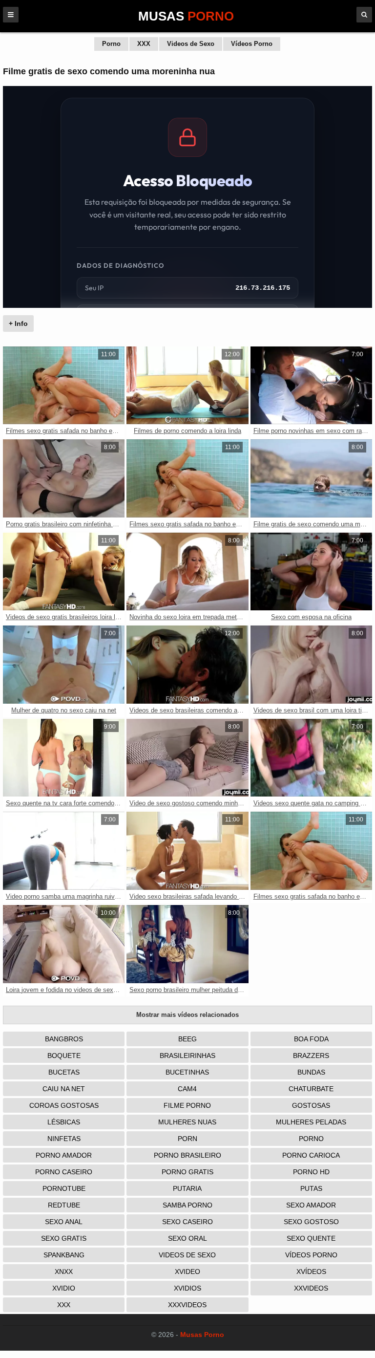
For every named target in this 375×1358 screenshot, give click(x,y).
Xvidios (187, 1288)
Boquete (64, 1055)
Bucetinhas (187, 1072)
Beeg (187, 1039)
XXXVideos (187, 1305)
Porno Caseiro (63, 1172)
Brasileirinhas (187, 1055)
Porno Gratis (187, 1172)
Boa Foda (311, 1039)
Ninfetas (64, 1138)
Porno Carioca (311, 1155)
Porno (111, 43)
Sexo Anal (64, 1222)
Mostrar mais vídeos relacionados (187, 1014)
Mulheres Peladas (311, 1122)
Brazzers (311, 1055)
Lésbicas (63, 1122)
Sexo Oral (187, 1238)
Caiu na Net (63, 1089)
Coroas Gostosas (64, 1105)
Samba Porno (187, 1205)
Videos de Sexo (190, 43)
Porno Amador (64, 1155)
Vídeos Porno (251, 43)
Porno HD (311, 1172)
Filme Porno (187, 1105)
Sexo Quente (311, 1238)
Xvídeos (311, 1271)
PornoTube (63, 1188)
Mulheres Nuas (187, 1122)
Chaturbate (311, 1089)
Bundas (311, 1072)
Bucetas (64, 1072)
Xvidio (63, 1288)
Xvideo (187, 1271)
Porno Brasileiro (187, 1155)
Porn (187, 1138)
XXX (143, 43)
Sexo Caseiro (187, 1222)
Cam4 (187, 1089)
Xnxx (64, 1271)
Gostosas (311, 1105)
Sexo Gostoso (311, 1222)
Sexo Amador (311, 1205)
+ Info (18, 323)
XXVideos (311, 1288)
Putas (311, 1188)
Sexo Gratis (63, 1238)
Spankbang (63, 1255)
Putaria (187, 1188)
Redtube (64, 1205)
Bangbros (64, 1039)
